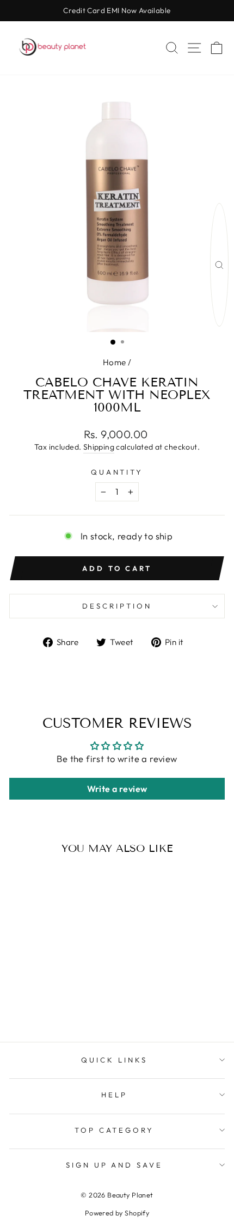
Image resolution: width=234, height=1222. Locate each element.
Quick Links (114, 1059)
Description (117, 605)
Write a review (117, 788)
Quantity (117, 472)
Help (114, 1094)
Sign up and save (114, 1164)
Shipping (98, 447)
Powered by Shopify (117, 1212)
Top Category (115, 1130)
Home (114, 362)
